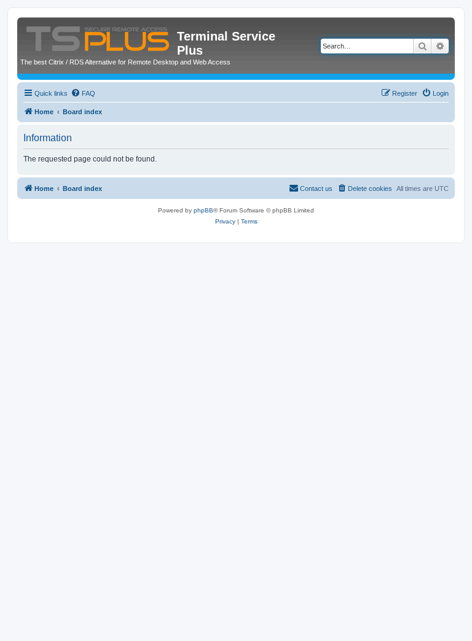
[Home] (98, 36)
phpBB (203, 210)
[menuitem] (83, 93)
